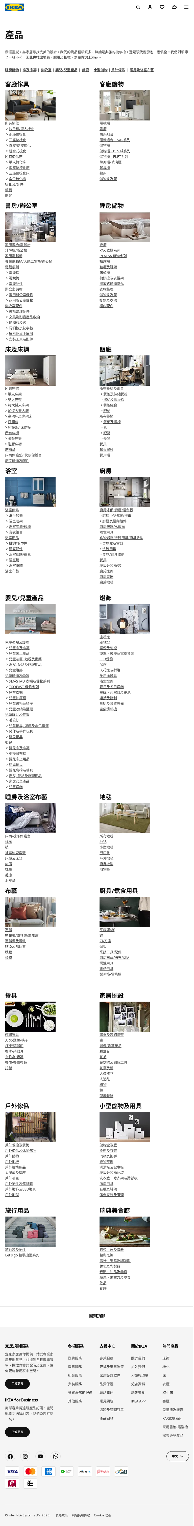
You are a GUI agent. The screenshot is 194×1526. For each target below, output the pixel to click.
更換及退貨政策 (112, 1366)
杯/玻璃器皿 (14, 1045)
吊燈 (103, 664)
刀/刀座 (105, 940)
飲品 (103, 1282)
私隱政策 (62, 1515)
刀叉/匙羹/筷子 (16, 1040)
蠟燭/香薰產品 (111, 1045)
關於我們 (138, 1358)
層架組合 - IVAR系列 (115, 139)
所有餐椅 (106, 416)
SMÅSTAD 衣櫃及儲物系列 (29, 681)
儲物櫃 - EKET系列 (114, 156)
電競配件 (16, 283)
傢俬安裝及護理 (112, 1194)
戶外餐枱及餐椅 (17, 1145)
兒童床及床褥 (19, 647)
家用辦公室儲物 (21, 294)
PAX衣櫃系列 (172, 1418)
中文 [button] (175, 1456)
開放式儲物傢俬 (112, 283)
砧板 (103, 946)
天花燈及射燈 (110, 670)
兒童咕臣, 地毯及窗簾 (25, 659)
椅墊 (8, 957)
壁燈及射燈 (108, 647)
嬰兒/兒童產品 (66, 69)
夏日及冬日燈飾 (112, 686)
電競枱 (14, 272)
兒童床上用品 (19, 653)
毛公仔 (14, 720)
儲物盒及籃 (108, 178)
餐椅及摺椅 (111, 421)
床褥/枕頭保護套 (17, 836)
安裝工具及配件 (21, 339)
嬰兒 (8, 742)
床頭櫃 (105, 272)
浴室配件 (16, 548)
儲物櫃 (105, 145)
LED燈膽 (106, 659)
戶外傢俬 (118, 69)
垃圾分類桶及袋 (112, 1172)
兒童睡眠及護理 (17, 642)
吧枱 (106, 410)
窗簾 (8, 929)
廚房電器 (106, 576)
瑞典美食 (138, 1392)
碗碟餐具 (12, 1034)
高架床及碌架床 (20, 416)
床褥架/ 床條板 (19, 427)
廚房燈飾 (106, 571)
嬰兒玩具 (16, 736)
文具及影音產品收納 (24, 316)
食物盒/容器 (14, 1056)
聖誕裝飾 (106, 1095)
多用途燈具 (108, 675)
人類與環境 (139, 1375)
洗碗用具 (109, 548)
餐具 (103, 560)
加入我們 (138, 1366)
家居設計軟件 (110, 1375)
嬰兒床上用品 (19, 759)
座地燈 (105, 642)
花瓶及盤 (106, 1067)
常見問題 (106, 1401)
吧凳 (106, 432)
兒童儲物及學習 (17, 675)
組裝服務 (75, 1375)
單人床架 (15, 394)
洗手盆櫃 (16, 515)
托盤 (8, 1067)
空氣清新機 (108, 709)
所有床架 (12, 388)
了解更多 (17, 1384)
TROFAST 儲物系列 (24, 686)
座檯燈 (105, 637)
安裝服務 (75, 1384)
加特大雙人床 (18, 410)
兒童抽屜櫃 (17, 697)
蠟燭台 (105, 1051)
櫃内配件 (106, 305)
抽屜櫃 (105, 261)
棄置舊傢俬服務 (80, 1392)
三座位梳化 (17, 139)
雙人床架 (15, 399)
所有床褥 (12, 432)
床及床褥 (30, 69)
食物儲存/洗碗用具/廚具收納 (121, 537)
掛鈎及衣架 (108, 300)
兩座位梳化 (17, 134)
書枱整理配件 (19, 311)
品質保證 (106, 1384)
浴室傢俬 (12, 509)
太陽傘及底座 (15, 1172)
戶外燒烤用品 (15, 1167)
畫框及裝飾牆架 (112, 1034)
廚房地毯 (106, 582)
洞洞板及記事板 (21, 328)
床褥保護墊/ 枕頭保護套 (23, 455)
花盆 (103, 1056)
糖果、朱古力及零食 (115, 1277)
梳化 (165, 1366)
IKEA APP (138, 1401)
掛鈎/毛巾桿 (18, 543)
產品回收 (106, 1418)
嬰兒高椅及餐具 (21, 770)
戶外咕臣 (12, 1178)
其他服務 (75, 1401)
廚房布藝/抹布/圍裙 (115, 957)
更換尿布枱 (17, 753)
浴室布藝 (12, 571)
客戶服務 (106, 1358)
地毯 (103, 841)
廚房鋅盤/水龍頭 (112, 526)
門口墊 (105, 852)
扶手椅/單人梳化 (21, 128)
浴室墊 (10, 880)
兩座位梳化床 (19, 167)
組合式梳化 (17, 151)
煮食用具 (106, 532)
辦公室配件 (13, 305)
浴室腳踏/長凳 (20, 554)
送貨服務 (75, 1358)
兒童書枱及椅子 (21, 703)
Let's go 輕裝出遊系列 (22, 1255)
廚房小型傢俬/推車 (116, 515)
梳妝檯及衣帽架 (112, 278)
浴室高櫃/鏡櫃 (20, 526)
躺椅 (8, 189)
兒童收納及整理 (21, 709)
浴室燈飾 (16, 565)
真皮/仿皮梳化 (20, 145)
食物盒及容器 (112, 543)
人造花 (105, 1079)
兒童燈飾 (16, 670)
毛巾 (8, 875)
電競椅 (14, 278)
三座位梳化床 (19, 173)
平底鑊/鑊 (107, 929)
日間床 (13, 421)
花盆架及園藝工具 (113, 1062)
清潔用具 (106, 1183)
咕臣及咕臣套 (15, 946)
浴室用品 (12, 537)
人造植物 (106, 1073)
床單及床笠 (13, 858)
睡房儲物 (12, 69)
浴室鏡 (14, 560)
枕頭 (8, 841)
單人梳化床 (17, 162)
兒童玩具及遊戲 (17, 714)
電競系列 (12, 266)
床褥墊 (10, 449)
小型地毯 (106, 847)
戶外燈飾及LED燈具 (20, 1189)
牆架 (103, 173)
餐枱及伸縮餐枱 (115, 394)
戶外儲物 (12, 1156)
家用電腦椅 (13, 255)
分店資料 (138, 1384)
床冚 (8, 863)
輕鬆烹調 (106, 1255)
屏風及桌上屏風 (21, 333)
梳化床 (167, 1392)
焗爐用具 (106, 963)
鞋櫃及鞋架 (108, 266)
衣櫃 (103, 244)
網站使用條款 (81, 1515)
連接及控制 (108, 697)
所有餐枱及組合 (112, 388)
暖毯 (8, 952)
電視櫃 (105, 123)
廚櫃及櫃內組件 (114, 521)
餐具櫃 (105, 167)
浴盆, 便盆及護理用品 (25, 664)
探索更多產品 (172, 1435)
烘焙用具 (106, 968)
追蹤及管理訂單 (112, 1409)
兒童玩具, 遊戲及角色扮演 (28, 725)
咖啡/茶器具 (14, 1051)
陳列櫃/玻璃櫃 (111, 162)
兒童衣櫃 (16, 692)
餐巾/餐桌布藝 (16, 1062)
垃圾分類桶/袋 (111, 565)
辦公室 (46, 69)
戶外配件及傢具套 (19, 1183)
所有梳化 (12, 123)
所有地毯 (106, 836)
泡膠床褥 (15, 444)
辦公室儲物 (13, 289)
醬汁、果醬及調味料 (115, 1260)
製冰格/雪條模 (111, 974)
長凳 (106, 438)
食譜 (103, 1288)
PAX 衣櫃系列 (110, 250)
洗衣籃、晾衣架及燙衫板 (118, 1178)
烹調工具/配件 (111, 952)
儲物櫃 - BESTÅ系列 (115, 151)
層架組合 (106, 134)
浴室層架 (16, 521)
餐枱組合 (110, 405)
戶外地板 (12, 1161)
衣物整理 (106, 289)
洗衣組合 (16, 532)
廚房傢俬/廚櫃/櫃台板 (116, 509)
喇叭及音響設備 (112, 703)
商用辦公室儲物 (21, 300)
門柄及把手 (108, 1156)
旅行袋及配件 (15, 1249)
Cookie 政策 (102, 1515)
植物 (103, 1084)
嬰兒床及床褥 (19, 747)
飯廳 (85, 69)
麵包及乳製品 (110, 1266)
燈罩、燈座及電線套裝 (117, 653)
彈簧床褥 (15, 438)
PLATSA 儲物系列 (113, 255)
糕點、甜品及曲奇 (113, 1271)
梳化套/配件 (14, 184)
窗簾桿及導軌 (15, 940)
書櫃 (103, 128)
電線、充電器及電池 (115, 692)
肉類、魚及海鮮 (112, 1249)
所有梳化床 (13, 156)
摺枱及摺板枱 (113, 399)
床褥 (165, 1358)
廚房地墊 (106, 863)
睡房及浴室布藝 (142, 69)
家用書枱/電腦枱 (17, 244)
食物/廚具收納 (113, 554)
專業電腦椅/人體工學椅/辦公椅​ (28, 261)
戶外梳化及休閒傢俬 (20, 1150)
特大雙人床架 (18, 405)
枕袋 (8, 869)
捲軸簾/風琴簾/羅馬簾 (21, 935)
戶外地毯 (106, 858)
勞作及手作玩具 (21, 731)
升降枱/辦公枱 (16, 250)
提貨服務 (75, 1366)
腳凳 (8, 195)
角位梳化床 (17, 178)
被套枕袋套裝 (15, 852)
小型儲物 (101, 69)
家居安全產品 (19, 781)
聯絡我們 (106, 1392)
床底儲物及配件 (17, 460)
